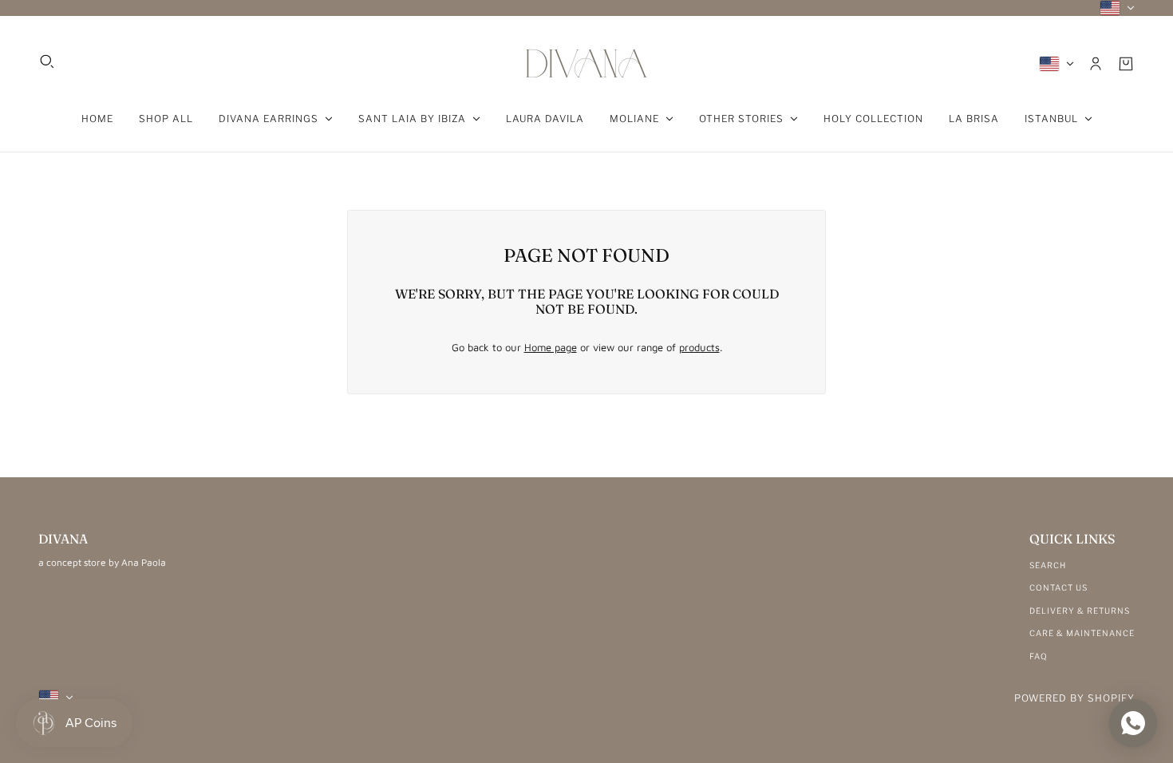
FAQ (1038, 656)
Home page (550, 347)
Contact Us (1058, 587)
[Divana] (586, 63)
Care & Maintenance (1082, 633)
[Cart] (1126, 64)
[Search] (47, 61)
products (699, 347)
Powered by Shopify (1074, 698)
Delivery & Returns (1079, 610)
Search (1047, 565)
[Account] (1095, 64)
